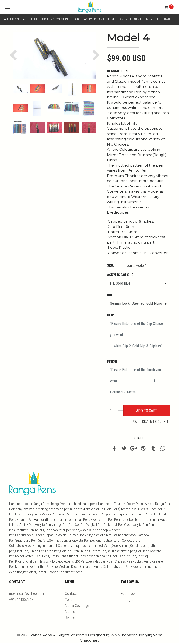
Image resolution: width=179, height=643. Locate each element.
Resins (70, 618)
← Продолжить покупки (146, 421)
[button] (14, 55)
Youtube (71, 599)
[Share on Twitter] (123, 449)
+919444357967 (21, 599)
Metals (70, 611)
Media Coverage (77, 605)
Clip (110, 315)
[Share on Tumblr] (153, 449)
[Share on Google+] (133, 449)
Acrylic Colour (120, 275)
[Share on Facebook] (114, 449)
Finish (112, 361)
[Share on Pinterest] (143, 449)
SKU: (110, 265)
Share (138, 438)
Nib (109, 295)
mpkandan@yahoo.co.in (27, 593)
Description (117, 71)
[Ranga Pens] (89, 7)
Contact (71, 593)
